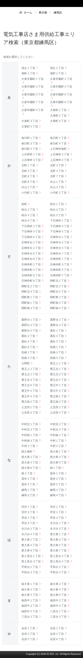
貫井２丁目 (28, 478)
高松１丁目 (57, 330)
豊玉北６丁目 (29, 385)
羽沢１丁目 (28, 506)
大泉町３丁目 (29, 121)
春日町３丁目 (29, 143)
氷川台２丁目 (29, 528)
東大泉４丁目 (29, 545)
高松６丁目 (28, 347)
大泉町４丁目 (58, 121)
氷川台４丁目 (29, 534)
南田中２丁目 (58, 600)
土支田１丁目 (29, 407)
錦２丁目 (27, 473)
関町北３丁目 (58, 286)
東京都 (43, 12)
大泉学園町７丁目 (32, 102)
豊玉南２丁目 (29, 401)
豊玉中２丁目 (29, 390)
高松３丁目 (57, 336)
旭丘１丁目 (28, 68)
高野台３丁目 (29, 325)
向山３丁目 (57, 187)
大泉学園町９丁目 (32, 110)
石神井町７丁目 (59, 275)
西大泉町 (27, 451)
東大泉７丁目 (58, 550)
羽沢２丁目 (57, 506)
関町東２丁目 (58, 297)
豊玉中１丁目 (58, 385)
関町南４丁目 (58, 308)
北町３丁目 (28, 171)
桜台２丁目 (28, 209)
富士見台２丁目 (59, 556)
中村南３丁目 (29, 440)
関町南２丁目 (58, 302)
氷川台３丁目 (58, 528)
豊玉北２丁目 (29, 374)
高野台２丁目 (58, 319)
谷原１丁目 (28, 628)
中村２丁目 (28, 446)
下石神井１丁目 (59, 220)
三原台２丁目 (29, 616)
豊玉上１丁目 (58, 363)
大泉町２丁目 (58, 115)
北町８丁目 (28, 181)
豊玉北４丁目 (29, 379)
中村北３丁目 (29, 429)
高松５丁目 (57, 341)
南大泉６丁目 (58, 594)
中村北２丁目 (58, 424)
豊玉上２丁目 (29, 369)
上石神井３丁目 (31, 160)
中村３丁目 (57, 446)
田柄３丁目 (57, 352)
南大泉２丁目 (58, 584)
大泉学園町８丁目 (61, 102)
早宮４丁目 (28, 523)
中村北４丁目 (58, 429)
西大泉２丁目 (29, 457)
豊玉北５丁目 (58, 379)
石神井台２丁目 (31, 242)
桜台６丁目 (28, 220)
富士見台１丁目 (31, 556)
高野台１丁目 (29, 319)
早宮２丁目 (28, 517)
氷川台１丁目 (58, 523)
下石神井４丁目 (31, 231)
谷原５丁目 (28, 639)
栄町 (24, 204)
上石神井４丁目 (59, 160)
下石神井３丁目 (59, 226)
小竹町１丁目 (29, 192)
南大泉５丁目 (29, 594)
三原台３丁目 (58, 616)
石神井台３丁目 (59, 242)
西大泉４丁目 (29, 462)
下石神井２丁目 (31, 226)
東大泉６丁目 (29, 550)
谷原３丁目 (28, 633)
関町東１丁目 (29, 297)
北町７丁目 (57, 176)
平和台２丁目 (58, 567)
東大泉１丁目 (58, 534)
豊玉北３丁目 (58, 374)
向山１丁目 (57, 181)
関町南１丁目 (29, 302)
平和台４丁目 (58, 572)
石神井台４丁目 (31, 248)
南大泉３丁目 (29, 589)
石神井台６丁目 (31, 253)
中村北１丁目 (29, 424)
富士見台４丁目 (59, 561)
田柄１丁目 (57, 347)
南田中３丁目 (29, 605)
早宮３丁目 (57, 517)
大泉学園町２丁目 (61, 79)
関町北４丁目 (29, 291)
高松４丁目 (28, 341)
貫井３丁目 (57, 478)
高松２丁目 (28, 336)
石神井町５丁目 (59, 269)
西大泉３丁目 (58, 457)
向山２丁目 (28, 187)
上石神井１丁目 (31, 154)
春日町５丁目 (29, 148)
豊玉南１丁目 (58, 396)
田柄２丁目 (28, 352)
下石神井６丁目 (31, 237)
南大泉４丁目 (58, 589)
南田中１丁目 (29, 600)
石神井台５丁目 (59, 248)
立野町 (25, 363)
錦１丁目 (55, 467)
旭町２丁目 (57, 73)
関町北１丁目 (58, 280)
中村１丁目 (57, 440)
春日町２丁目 (58, 138)
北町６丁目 (28, 176)
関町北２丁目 (29, 286)
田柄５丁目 (57, 358)
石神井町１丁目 (59, 259)
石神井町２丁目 (31, 264)
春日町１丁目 (29, 138)
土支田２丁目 (58, 407)
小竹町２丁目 (58, 192)
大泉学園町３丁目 (32, 86)
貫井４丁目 (28, 484)
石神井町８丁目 (31, 280)
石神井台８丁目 (31, 259)
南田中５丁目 (29, 611)
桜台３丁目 (57, 209)
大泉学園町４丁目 (61, 86)
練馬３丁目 (28, 495)
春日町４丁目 (58, 143)
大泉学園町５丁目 (32, 94)
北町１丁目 (28, 165)
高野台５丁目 (29, 330)
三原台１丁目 (58, 611)
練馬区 (58, 12)
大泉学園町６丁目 (61, 94)
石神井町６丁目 (31, 275)
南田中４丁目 (58, 605)
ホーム (28, 12)
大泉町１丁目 (58, 110)
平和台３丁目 (29, 572)
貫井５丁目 (57, 484)
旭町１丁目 (28, 73)
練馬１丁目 (28, 490)
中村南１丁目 (29, 435)
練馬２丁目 (57, 490)
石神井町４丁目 (31, 269)
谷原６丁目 (57, 639)
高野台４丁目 (58, 325)
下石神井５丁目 (59, 231)
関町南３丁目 (29, 308)
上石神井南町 (58, 148)
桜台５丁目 (57, 215)
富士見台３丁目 (31, 561)
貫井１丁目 (57, 473)
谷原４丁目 (57, 633)
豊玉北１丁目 (58, 369)
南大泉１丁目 (29, 584)
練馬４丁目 (57, 495)
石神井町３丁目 (59, 264)
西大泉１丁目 (58, 451)
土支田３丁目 (29, 412)
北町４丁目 (57, 171)
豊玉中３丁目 (58, 390)
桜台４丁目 (28, 215)
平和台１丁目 (29, 567)
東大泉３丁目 (58, 539)
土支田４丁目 (58, 412)
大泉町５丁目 (29, 126)
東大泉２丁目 (29, 539)
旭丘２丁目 (57, 68)
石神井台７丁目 (59, 253)
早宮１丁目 (57, 512)
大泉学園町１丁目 (32, 79)
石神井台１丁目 (59, 237)
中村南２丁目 (58, 435)
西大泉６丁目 (29, 467)
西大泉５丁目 (58, 462)
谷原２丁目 (57, 628)
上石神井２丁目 (59, 154)
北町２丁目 (57, 165)
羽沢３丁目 (28, 512)
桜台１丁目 (57, 204)
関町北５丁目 (58, 291)
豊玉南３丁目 (58, 401)
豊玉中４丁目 (29, 396)
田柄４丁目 (28, 358)
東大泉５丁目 (58, 545)
